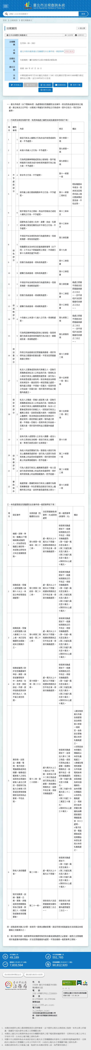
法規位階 (12, 60)
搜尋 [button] (83, 14)
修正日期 (12, 68)
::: (1, 19)
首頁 (5, 20)
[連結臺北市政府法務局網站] (16, 985)
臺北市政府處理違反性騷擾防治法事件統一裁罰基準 (42, 51)
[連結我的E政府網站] (79, 982)
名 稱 (14, 51)
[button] (81, 28)
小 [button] (63, 988)
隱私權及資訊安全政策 (34, 974)
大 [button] (69, 988)
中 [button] (66, 988)
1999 (34, 993)
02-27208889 (51, 993)
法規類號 (12, 43)
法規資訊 (14, 20)
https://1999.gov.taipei (43, 1005)
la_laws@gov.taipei (41, 1010)
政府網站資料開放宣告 (13, 974)
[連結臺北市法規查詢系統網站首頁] (44, 6)
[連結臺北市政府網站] (84, 983)
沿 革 (14, 76)
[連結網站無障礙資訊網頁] (69, 982)
